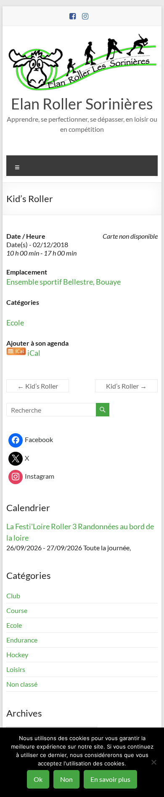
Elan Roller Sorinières (82, 103)
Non (66, 779)
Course (16, 610)
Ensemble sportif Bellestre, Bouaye (63, 281)
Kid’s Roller (37, 386)
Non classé (21, 684)
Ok (38, 779)
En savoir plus (110, 779)
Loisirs (15, 669)
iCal (33, 352)
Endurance (21, 640)
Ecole (15, 322)
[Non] (153, 762)
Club (13, 596)
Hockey (17, 654)
